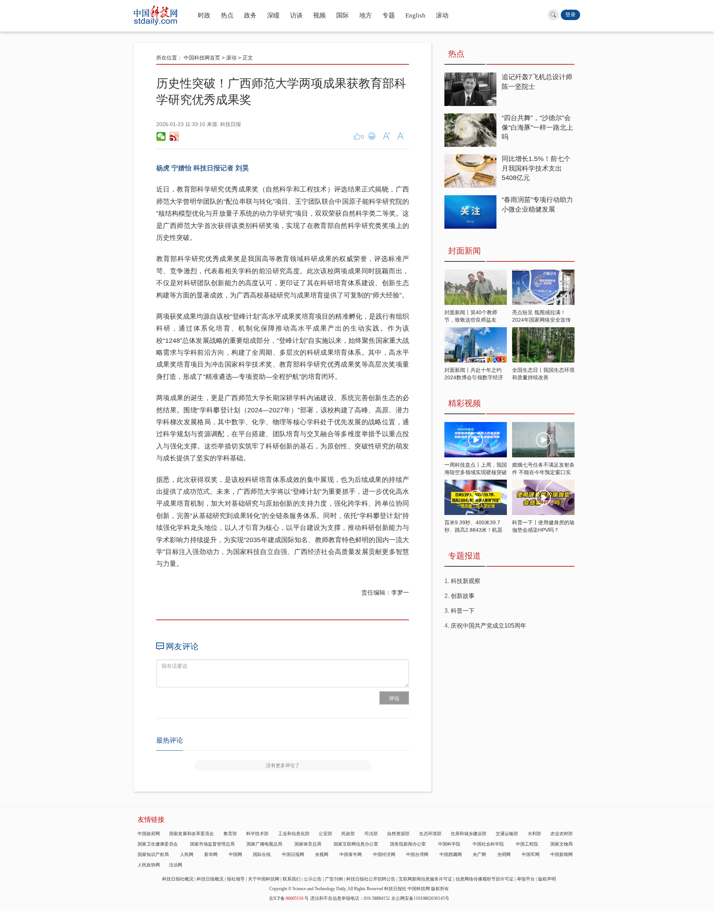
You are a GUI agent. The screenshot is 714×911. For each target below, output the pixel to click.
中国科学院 (449, 844)
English (415, 15)
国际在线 (262, 854)
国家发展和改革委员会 (191, 833)
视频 (319, 15)
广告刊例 (334, 879)
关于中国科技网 (263, 879)
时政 (204, 15)
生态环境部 (430, 833)
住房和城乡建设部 (468, 833)
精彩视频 (464, 403)
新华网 (211, 854)
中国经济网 (384, 854)
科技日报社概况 (177, 879)
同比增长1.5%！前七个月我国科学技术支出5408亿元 (536, 168)
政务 (250, 15)
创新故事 (463, 596)
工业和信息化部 (293, 833)
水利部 (534, 833)
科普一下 (463, 611)
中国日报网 (293, 854)
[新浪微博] (173, 136)
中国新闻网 (561, 854)
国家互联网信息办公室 (356, 844)
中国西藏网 (451, 854)
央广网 (479, 854)
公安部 (325, 833)
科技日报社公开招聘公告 (370, 879)
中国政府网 (149, 833)
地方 (365, 15)
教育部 (230, 833)
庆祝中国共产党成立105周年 (488, 625)
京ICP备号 (289, 898)
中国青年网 (351, 854)
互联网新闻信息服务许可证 (425, 879)
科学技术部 (257, 833)
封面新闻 (464, 250)
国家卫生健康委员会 (158, 844)
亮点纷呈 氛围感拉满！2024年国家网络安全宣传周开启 (541, 319)
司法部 (371, 833)
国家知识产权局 (153, 854)
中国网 (235, 854)
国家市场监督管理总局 (212, 844)
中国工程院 (527, 844)
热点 (227, 15)
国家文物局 (561, 844)
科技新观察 (465, 581)
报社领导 (236, 879)
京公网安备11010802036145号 (420, 898)
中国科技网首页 (202, 58)
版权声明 (547, 879)
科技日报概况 (210, 879)
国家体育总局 (308, 844)
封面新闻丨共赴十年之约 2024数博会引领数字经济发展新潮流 (473, 377)
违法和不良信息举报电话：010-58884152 (350, 898)
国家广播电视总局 (264, 844)
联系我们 (291, 879)
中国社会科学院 (488, 844)
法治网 (175, 864)
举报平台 (526, 879)
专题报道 (464, 555)
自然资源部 (398, 833)
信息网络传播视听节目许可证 (485, 879)
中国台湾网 (417, 854)
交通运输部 (507, 833)
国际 (342, 15)
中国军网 (531, 854)
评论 (394, 698)
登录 (570, 14)
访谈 (296, 15)
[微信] (161, 136)
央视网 (321, 854)
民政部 (348, 833)
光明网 (504, 854)
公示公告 (313, 879)
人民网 (186, 854)
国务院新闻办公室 (408, 844)
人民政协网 (149, 864)
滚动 (442, 15)
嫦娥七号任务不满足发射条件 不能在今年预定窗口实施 (543, 472)
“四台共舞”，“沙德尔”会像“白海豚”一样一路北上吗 (537, 127)
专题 (388, 15)
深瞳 (273, 15)
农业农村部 (561, 833)
